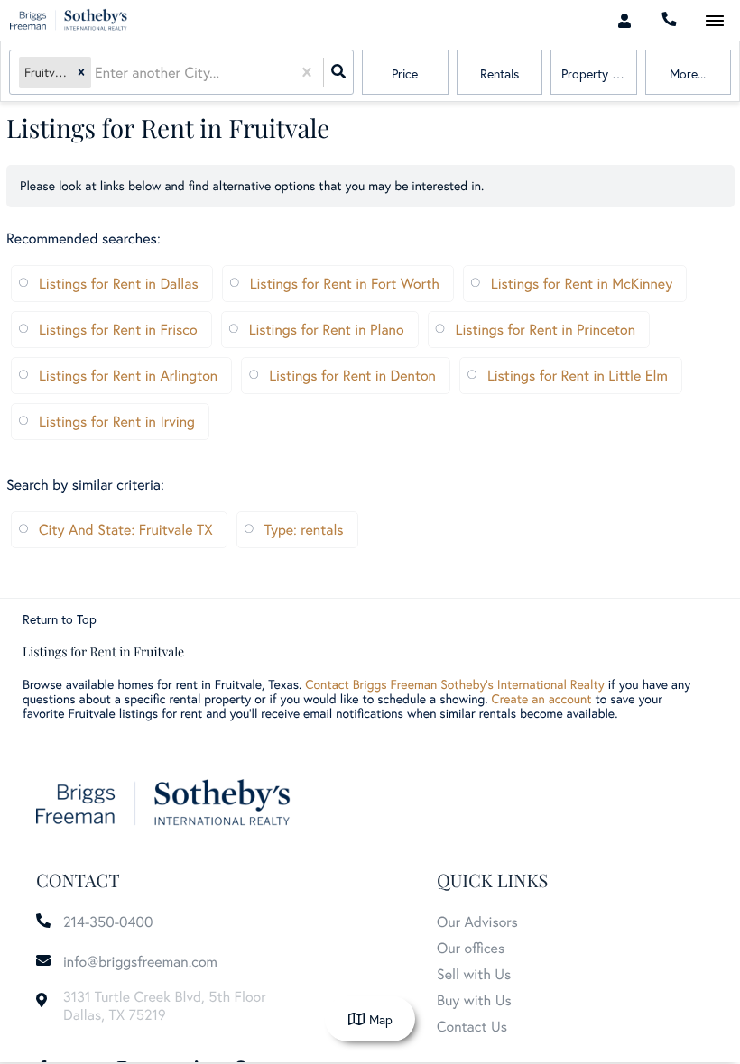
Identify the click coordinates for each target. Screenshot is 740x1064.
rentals (499, 73)
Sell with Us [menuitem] (474, 974)
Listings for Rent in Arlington (128, 375)
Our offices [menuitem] (470, 948)
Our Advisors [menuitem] (477, 922)
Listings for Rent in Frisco (118, 329)
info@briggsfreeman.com (140, 961)
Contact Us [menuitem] (472, 1026)
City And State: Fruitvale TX (126, 529)
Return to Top (60, 619)
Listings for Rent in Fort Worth (344, 283)
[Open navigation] (714, 21)
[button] (81, 72)
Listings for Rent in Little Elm (577, 375)
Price (405, 73)
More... (688, 73)
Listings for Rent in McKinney (581, 283)
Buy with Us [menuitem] (474, 1000)
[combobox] (96, 73)
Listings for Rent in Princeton (545, 329)
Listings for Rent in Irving (117, 421)
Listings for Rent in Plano (326, 329)
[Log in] (624, 20)
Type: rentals (304, 529)
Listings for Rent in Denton (352, 375)
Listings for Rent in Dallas (119, 283)
